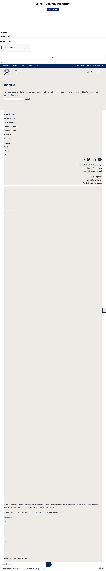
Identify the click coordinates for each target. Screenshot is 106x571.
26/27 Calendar (9, 119)
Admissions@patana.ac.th (92, 183)
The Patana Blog (10, 130)
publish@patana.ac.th (13, 95)
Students (6, 65)
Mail (37, 65)
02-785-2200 (53, 9)
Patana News (80, 65)
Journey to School (10, 127)
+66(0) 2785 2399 (96, 180)
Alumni (30, 65)
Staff (22, 65)
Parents (14, 65)
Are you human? (6, 42)
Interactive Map (9, 123)
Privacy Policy (8, 517)
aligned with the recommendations (22, 504)
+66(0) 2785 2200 (96, 177)
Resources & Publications (95, 65)
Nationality (5, 32)
